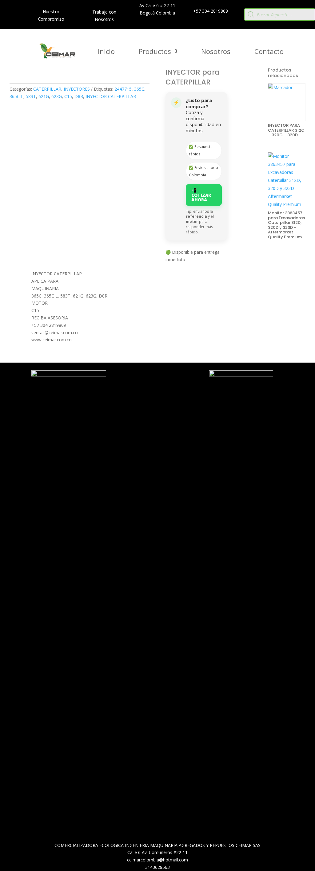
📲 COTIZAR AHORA (201, 195)
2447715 (123, 89)
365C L (16, 96)
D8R (78, 96)
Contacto (269, 52)
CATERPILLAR (47, 89)
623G (56, 96)
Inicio (106, 52)
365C (139, 89)
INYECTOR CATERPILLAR (111, 96)
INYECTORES (77, 89)
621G (43, 96)
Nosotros (215, 52)
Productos (155, 52)
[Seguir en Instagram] (172, 391)
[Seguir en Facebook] (159, 391)
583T (31, 96)
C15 (68, 96)
